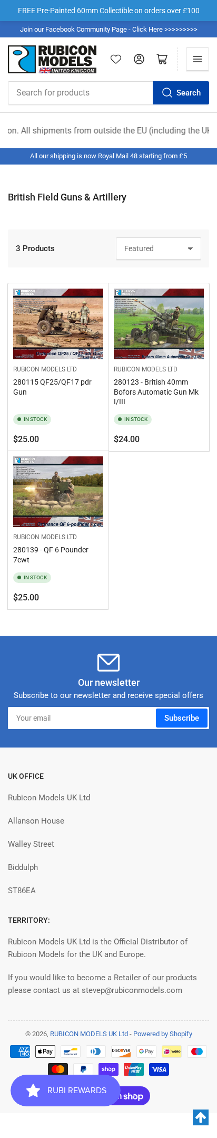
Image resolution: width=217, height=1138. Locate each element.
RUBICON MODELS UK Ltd (89, 1034)
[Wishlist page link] (116, 59)
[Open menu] (197, 59)
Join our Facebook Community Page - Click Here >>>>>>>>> (109, 29)
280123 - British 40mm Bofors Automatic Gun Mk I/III (156, 391)
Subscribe (181, 718)
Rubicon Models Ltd (45, 369)
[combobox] (108, 92)
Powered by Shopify (162, 1034)
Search (188, 93)
